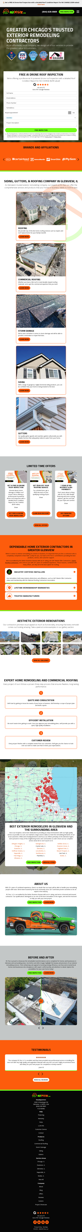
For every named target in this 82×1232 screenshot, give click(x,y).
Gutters (41, 1154)
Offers (41, 1194)
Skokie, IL (63, 856)
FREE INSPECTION (66, 11)
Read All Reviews (41, 1080)
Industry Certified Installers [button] (29, 572)
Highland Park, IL (63, 848)
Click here (41, 4)
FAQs (41, 1122)
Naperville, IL (18, 853)
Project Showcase (41, 1205)
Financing (41, 1115)
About (41, 1187)
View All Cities (49, 862)
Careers (41, 1201)
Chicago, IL (18, 846)
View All (41, 1179)
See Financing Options (66, 514)
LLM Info (41, 1126)
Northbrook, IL (41, 853)
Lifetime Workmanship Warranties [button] (32, 588)
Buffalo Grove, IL (63, 844)
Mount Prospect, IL (63, 851)
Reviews (41, 1197)
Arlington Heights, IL (18, 844)
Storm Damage (41, 1147)
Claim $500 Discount (41, 513)
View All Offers (41, 525)
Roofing (41, 1140)
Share (16, 507)
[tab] (41, 572)
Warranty (41, 1118)
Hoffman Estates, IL (18, 851)
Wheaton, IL (18, 858)
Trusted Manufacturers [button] (26, 596)
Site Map (45, 1227)
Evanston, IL (18, 848)
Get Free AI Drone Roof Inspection (16, 514)
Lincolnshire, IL (41, 851)
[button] (4, 160)
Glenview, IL (41, 848)
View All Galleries (41, 660)
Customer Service (41, 1129)
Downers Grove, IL (63, 846)
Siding (41, 1151)
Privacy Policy (57, 137)
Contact (41, 1133)
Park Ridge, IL (18, 856)
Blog (41, 1190)
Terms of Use (48, 137)
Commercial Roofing (41, 1144)
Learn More (49, 902)
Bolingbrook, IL (41, 844)
